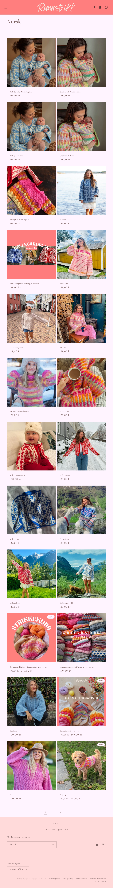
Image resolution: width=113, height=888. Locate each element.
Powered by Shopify (39, 879)
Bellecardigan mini (17, 475)
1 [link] (45, 812)
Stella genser (65, 795)
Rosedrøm (64, 284)
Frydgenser (64, 411)
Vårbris (63, 347)
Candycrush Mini (67, 156)
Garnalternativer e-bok (69, 731)
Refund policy (54, 878)
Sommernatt (15, 795)
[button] (6, 7)
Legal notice (101, 881)
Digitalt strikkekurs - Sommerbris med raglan (28, 667)
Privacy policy (68, 878)
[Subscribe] (53, 844)
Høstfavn (13, 731)
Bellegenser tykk (66, 603)
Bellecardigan (65, 475)
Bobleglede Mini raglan (19, 220)
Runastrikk (27, 879)
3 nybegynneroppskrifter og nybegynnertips (77, 667)
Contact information (98, 878)
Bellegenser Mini (17, 156)
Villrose (63, 220)
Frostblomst (64, 539)
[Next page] (68, 813)
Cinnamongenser (16, 347)
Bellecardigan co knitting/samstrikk (24, 284)
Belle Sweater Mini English (21, 92)
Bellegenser (14, 539)
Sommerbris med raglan (19, 411)
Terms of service (82, 878)
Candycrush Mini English (70, 92)
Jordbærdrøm (15, 603)
